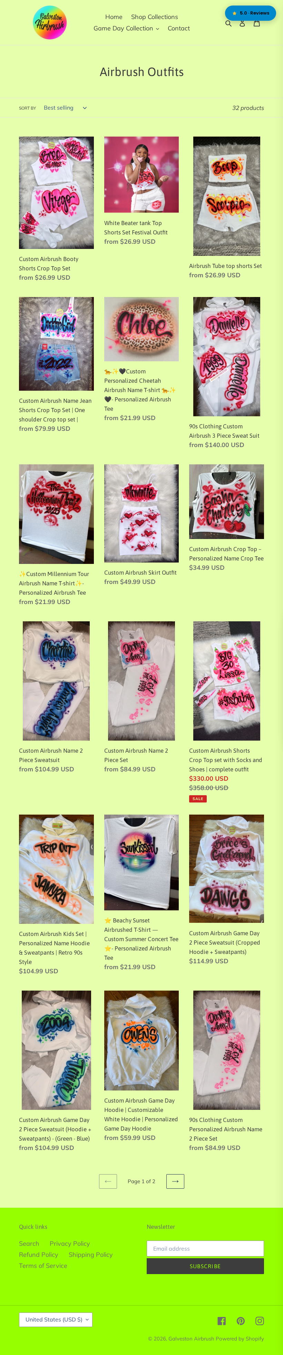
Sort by (27, 108)
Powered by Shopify (240, 1338)
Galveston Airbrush (192, 1338)
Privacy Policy (70, 1243)
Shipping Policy (91, 1255)
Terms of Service (43, 1266)
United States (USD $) (54, 1319)
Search (29, 1243)
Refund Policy (38, 1255)
